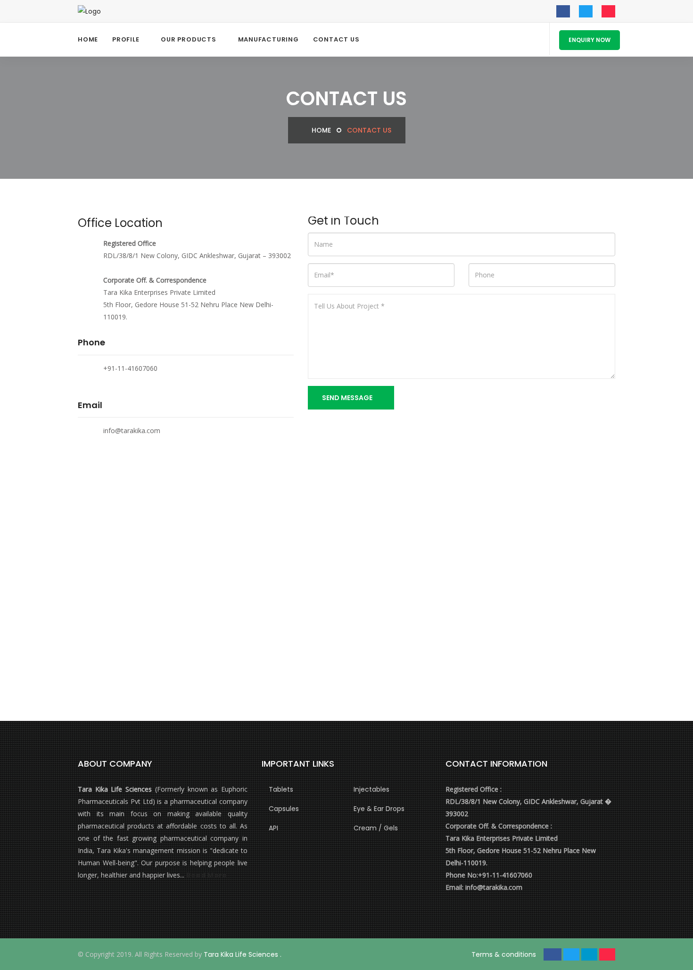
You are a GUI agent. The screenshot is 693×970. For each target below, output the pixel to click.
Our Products (188, 39)
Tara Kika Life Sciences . (242, 954)
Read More (206, 875)
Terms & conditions (503, 954)
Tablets (281, 789)
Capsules (284, 808)
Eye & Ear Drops (379, 808)
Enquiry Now (589, 40)
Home (88, 39)
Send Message (348, 397)
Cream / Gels (376, 828)
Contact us (336, 39)
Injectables (371, 789)
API (273, 828)
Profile (125, 39)
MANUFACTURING (268, 39)
